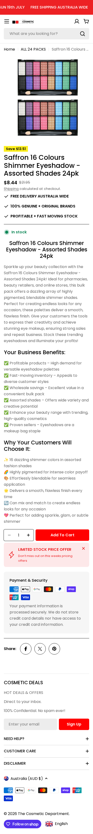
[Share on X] (40, 649)
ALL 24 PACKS (33, 49)
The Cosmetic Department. (44, 813)
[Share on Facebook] (25, 649)
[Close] (83, 548)
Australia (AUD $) (26, 778)
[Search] (82, 34)
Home (9, 49)
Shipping (11, 188)
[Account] (77, 21)
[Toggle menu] (7, 21)
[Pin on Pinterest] (54, 649)
